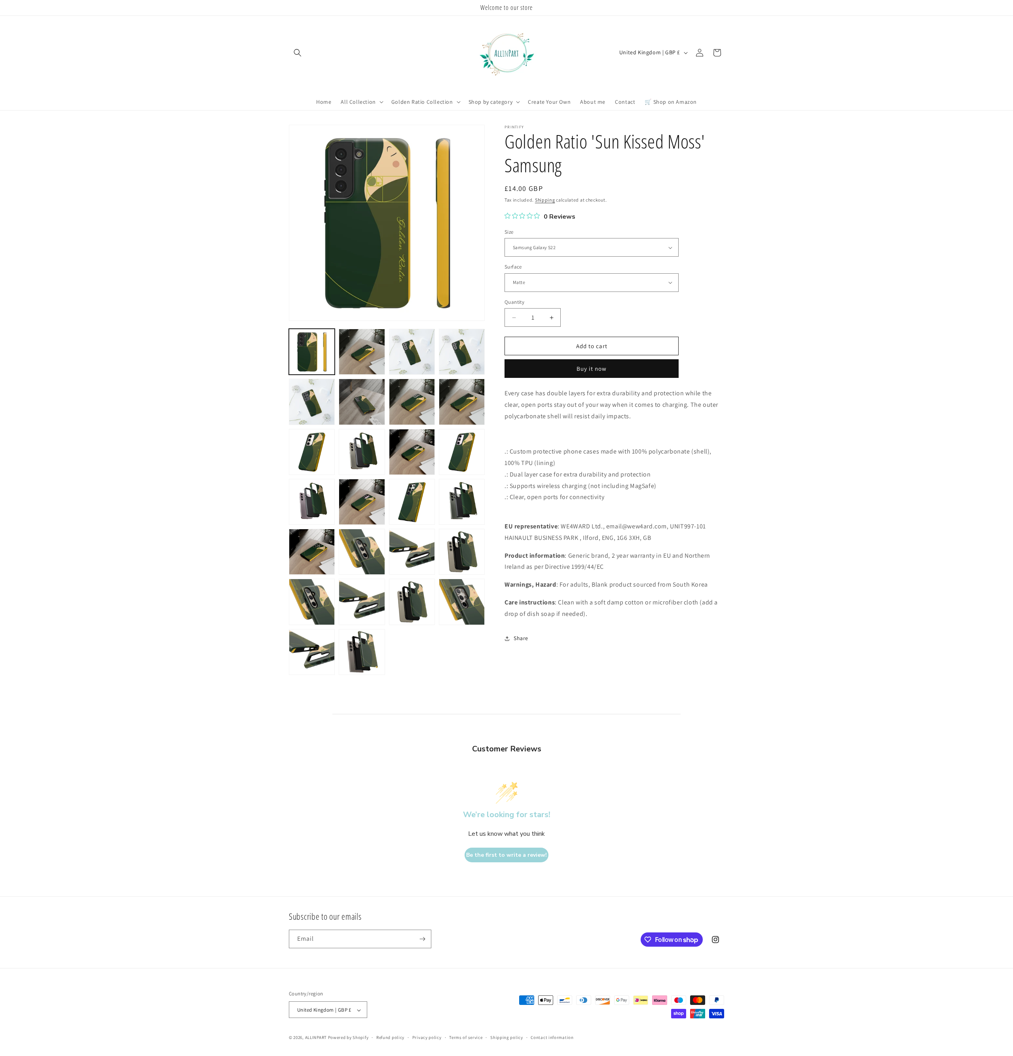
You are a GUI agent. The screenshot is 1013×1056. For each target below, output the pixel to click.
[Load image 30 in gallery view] (362, 552)
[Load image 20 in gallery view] (462, 402)
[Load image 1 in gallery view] (312, 352)
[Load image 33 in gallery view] (312, 602)
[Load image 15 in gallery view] (412, 352)
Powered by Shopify (348, 1038)
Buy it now (592, 368)
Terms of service (465, 1037)
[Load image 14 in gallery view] (362, 352)
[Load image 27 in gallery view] (412, 502)
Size (509, 232)
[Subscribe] (422, 939)
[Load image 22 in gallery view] (362, 452)
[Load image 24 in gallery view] (462, 452)
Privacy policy (427, 1037)
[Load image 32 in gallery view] (462, 552)
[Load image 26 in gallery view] (362, 502)
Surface (513, 266)
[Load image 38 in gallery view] (362, 652)
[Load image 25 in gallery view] (312, 502)
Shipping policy (506, 1037)
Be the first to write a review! (506, 855)
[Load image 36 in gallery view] (462, 602)
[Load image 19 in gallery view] (412, 402)
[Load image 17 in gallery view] (312, 402)
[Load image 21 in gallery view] (312, 452)
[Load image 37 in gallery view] (312, 652)
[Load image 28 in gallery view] (462, 502)
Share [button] (521, 638)
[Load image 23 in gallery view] (412, 452)
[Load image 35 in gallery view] (412, 602)
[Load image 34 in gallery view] (362, 602)
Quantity (514, 302)
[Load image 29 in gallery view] (312, 552)
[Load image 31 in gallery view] (412, 552)
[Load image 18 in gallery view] (362, 402)
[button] (297, 52)
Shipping (545, 200)
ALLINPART (316, 1038)
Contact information (552, 1037)
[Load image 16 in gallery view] (462, 352)
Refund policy (390, 1037)
